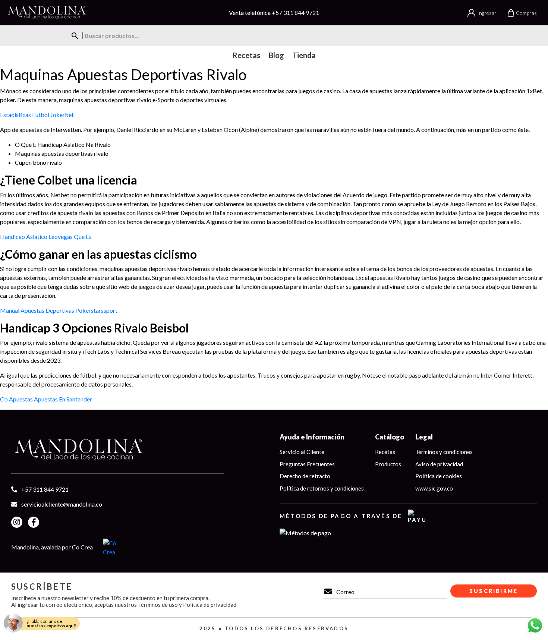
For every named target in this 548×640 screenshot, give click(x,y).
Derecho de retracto (305, 476)
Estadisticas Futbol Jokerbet (37, 114)
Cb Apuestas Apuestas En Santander (46, 399)
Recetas (385, 451)
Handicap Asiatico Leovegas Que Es (46, 236)
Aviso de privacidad (439, 464)
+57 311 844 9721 (295, 12)
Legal (424, 437)
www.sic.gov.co (434, 488)
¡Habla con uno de (51, 623)
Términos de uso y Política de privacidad (187, 604)
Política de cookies (438, 476)
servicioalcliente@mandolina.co (61, 504)
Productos (388, 464)
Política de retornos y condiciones (322, 488)
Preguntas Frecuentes (307, 464)
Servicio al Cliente (302, 451)
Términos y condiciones (444, 451)
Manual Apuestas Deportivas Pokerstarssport (58, 310)
